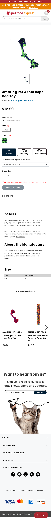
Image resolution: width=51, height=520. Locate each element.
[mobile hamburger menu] (4, 13)
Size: (5, 125)
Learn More (20, 237)
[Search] (45, 18)
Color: (6, 135)
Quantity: (6, 171)
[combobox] (24, 164)
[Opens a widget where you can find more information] (41, 515)
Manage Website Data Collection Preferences (21, 514)
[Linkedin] (7, 196)
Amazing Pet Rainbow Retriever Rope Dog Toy (38, 338)
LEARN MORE (33, 8)
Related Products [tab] (25, 291)
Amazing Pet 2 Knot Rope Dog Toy (11, 336)
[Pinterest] (11, 196)
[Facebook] (3, 196)
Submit (40, 393)
